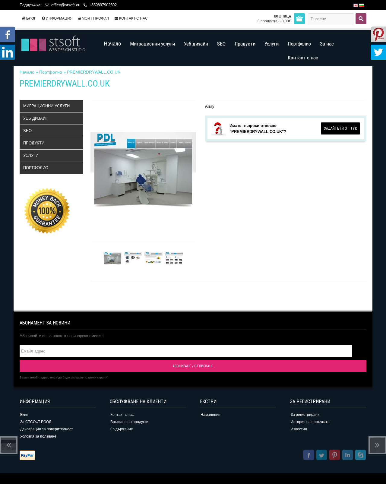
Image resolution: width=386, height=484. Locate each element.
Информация (59, 18)
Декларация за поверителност (46, 429)
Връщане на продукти (129, 422)
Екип (24, 415)
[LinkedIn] (347, 456)
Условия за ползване (38, 436)
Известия (299, 429)
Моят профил (95, 18)
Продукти (33, 143)
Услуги (30, 155)
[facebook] (308, 456)
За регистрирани (305, 415)
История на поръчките (310, 422)
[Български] (361, 5)
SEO (27, 130)
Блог (30, 18)
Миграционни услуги (46, 106)
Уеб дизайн (35, 118)
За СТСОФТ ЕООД (35, 422)
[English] (355, 5)
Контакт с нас (133, 18)
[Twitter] (321, 456)
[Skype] (360, 456)
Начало (27, 72)
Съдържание (121, 429)
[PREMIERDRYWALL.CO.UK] (112, 259)
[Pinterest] (334, 456)
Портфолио (50, 72)
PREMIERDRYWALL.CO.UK (93, 72)
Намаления (210, 415)
